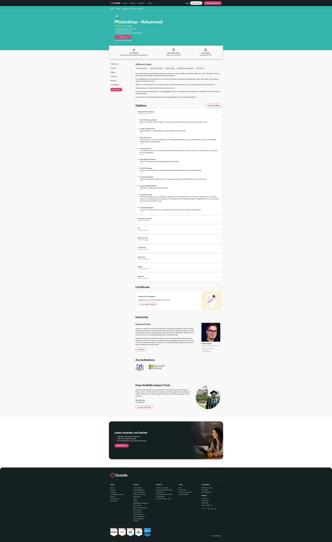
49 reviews (128, 26)
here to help (172, 97)
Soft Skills (136, 521)
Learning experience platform (164, 494)
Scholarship (205, 490)
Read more (141, 349)
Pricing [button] (149, 3)
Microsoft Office (137, 512)
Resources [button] (141, 3)
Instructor (113, 80)
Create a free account (212, 3)
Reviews (112, 496)
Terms (112, 498)
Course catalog (137, 488)
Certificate (113, 76)
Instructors (113, 492)
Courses (125, 8)
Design (118, 8)
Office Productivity (138, 514)
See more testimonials (144, 407)
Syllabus (113, 72)
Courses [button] (125, 3)
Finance (135, 501)
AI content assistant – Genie (163, 498)
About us (112, 488)
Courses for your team (162, 488)
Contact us (205, 498)
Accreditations (114, 85)
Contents (114, 64)
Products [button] (133, 3)
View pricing (123, 37)
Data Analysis (136, 496)
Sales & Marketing (138, 518)
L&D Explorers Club (207, 488)
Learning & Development (140, 507)
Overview (113, 68)
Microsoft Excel (137, 510)
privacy (117, 498)
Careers (112, 490)
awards (122, 494)
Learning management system (164, 490)
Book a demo (196, 3)
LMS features (159, 492)
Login (187, 3)
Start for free (121, 445)
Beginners (167, 91)
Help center (205, 503)
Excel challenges (206, 492)
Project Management (139, 516)
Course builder (160, 496)
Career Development (139, 492)
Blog (180, 488)
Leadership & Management (140, 503)
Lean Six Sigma (137, 505)
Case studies (182, 490)
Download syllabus (213, 105)
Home (112, 8)
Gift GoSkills (113, 501)
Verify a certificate (207, 505)
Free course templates (185, 492)
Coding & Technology (139, 494)
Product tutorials (183, 494)
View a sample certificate (148, 304)
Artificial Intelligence (138, 490)
